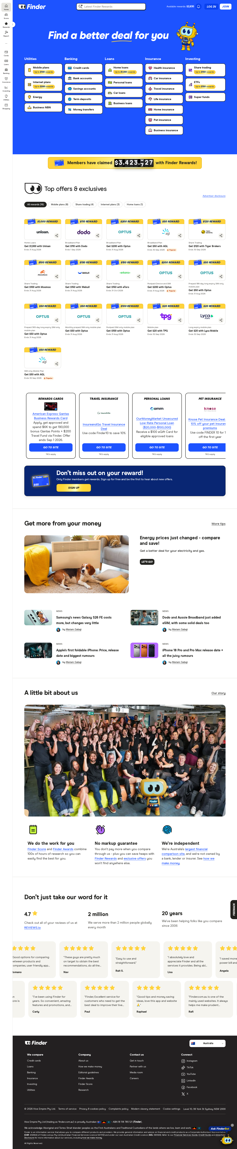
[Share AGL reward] (180, 235)
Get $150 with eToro (117, 287)
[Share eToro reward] (139, 276)
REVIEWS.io (32, 927)
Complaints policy (118, 1109)
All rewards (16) (35, 204)
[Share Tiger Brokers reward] (221, 235)
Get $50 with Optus (200, 290)
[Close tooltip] (232, 1125)
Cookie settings (171, 1109)
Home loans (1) (135, 204)
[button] (165, 270)
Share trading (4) (84, 204)
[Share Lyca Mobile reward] (221, 320)
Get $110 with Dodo (76, 246)
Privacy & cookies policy (92, 1109)
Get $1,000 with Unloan (37, 246)
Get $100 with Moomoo (37, 287)
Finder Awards (63, 849)
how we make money (92, 1138)
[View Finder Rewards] (124, 163)
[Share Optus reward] (139, 235)
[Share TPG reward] (180, 320)
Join (225, 6)
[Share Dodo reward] (97, 235)
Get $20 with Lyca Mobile (203, 331)
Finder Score (37, 849)
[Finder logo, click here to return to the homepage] (37, 6)
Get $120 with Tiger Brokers (205, 246)
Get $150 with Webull (77, 287)
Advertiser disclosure (214, 196)
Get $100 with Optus (118, 331)
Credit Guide (204, 1135)
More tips (219, 523)
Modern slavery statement (145, 1109)
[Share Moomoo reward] (57, 276)
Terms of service (67, 1109)
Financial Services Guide (186, 1135)
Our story (218, 693)
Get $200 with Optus (118, 246)
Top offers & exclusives (75, 189)
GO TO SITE (50, 447)
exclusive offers (135, 858)
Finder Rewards (106, 858)
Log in (211, 6)
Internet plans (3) (110, 204)
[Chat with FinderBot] (227, 1139)
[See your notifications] (198, 6)
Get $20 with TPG (157, 331)
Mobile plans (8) (59, 204)
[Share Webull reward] (97, 276)
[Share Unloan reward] (57, 235)
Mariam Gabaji (73, 629)
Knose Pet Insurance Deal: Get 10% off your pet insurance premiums (210, 424)
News (59, 611)
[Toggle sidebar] (12, 24)
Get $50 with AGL (157, 246)
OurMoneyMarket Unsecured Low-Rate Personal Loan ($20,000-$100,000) (157, 423)
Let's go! (147, 562)
